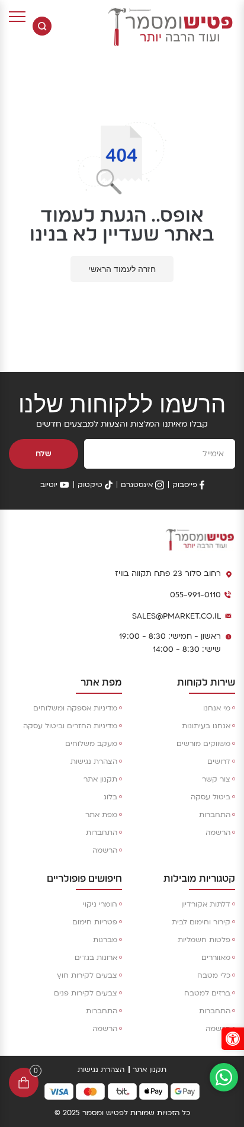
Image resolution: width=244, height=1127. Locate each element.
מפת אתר (101, 814)
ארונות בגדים (96, 957)
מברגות (105, 939)
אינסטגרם (137, 484)
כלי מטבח (213, 975)
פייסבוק (184, 484)
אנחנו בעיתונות (206, 726)
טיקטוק (90, 484)
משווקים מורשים (203, 743)
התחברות (214, 814)
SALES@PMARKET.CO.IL (176, 616)
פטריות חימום (94, 922)
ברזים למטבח (207, 993)
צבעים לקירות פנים (85, 993)
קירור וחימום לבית (201, 922)
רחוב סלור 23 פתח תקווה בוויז (168, 573)
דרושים (218, 761)
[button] (232, 1038)
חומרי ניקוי (100, 904)
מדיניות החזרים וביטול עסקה (70, 726)
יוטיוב (48, 484)
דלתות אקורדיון (205, 904)
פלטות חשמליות (204, 939)
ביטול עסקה (210, 797)
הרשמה (218, 832)
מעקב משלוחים (91, 743)
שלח (44, 454)
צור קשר (216, 779)
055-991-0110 (195, 595)
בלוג (110, 797)
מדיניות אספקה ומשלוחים (75, 708)
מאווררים (215, 957)
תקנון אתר (100, 779)
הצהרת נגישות (93, 761)
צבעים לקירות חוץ (87, 975)
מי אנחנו (216, 708)
